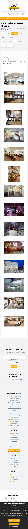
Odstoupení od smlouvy (14, 450)
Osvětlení (14, 410)
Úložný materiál (14, 421)
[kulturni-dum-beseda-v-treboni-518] (14, 324)
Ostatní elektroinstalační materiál (14, 408)
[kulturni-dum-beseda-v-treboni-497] (14, 136)
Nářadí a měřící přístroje (14, 406)
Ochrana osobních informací (14, 444)
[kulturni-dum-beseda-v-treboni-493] (14, 80)
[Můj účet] (4, 14)
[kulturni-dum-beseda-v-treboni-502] (14, 211)
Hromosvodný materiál (14, 400)
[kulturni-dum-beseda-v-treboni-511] (14, 286)
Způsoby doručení (14, 435)
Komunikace (14, 404)
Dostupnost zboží (14, 437)
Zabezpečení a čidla (14, 425)
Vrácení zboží (14, 442)
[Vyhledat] (9, 14)
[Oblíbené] (18, 14)
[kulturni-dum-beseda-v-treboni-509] (14, 268)
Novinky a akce (20, 41)
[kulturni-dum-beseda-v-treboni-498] (14, 155)
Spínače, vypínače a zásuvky (14, 415)
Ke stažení (12, 37)
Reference (15, 28)
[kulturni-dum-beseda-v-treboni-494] (14, 99)
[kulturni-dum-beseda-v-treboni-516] (14, 305)
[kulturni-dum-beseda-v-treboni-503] (14, 230)
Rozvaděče (14, 411)
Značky (21, 33)
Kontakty (10, 46)
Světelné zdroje (14, 417)
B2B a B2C (4, 37)
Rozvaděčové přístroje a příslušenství (14, 413)
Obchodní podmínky (14, 439)
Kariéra (3, 46)
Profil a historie (5, 33)
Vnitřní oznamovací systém (8, 41)
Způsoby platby (14, 433)
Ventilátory (14, 423)
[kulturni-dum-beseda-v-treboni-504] (14, 249)
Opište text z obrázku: (14, 359)
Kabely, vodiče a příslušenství (14, 402)
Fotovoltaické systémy (14, 398)
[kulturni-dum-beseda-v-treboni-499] (14, 174)
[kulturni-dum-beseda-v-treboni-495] (14, 117)
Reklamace (14, 441)
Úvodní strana (4, 28)
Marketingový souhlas (14, 446)
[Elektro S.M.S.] (14, 7)
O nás (10, 28)
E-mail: (14, 355)
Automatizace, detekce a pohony (14, 396)
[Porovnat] (13, 14)
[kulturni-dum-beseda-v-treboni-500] (14, 192)
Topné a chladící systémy (14, 419)
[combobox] (12, 1)
